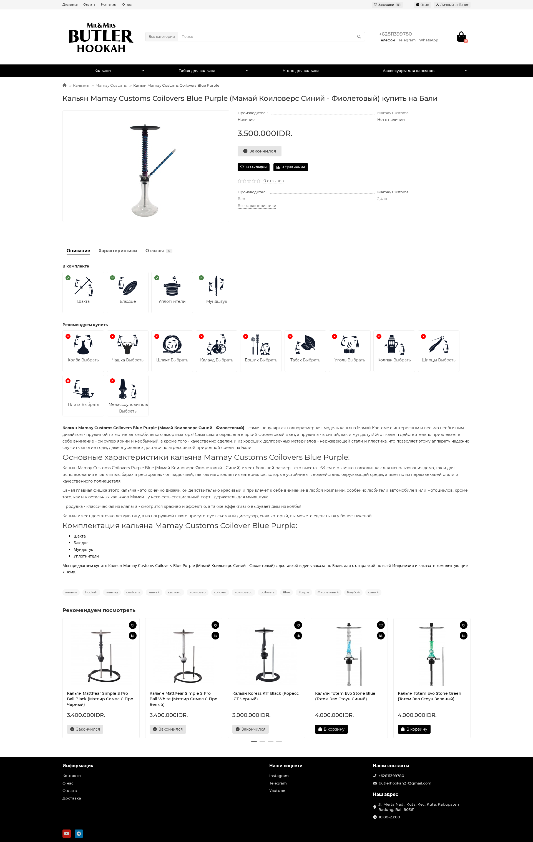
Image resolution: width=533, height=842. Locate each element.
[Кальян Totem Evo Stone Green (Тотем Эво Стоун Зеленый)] (432, 654)
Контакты (109, 4)
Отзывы (157, 250)
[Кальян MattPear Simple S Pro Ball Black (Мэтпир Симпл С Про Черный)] (101, 654)
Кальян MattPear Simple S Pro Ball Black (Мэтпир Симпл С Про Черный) (100, 699)
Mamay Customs (111, 85)
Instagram (279, 775)
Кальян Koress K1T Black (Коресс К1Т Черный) (265, 696)
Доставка (70, 4)
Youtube (277, 790)
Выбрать (90, 360)
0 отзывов (273, 180)
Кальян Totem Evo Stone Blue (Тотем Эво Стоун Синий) (345, 696)
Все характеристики (257, 205)
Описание (78, 250)
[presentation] (63, 677)
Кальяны (102, 70)
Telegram (278, 783)
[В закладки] (133, 625)
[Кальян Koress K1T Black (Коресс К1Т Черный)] (266, 654)
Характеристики (118, 250)
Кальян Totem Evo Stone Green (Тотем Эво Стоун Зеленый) (429, 696)
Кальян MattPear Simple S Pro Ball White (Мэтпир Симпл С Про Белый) (183, 699)
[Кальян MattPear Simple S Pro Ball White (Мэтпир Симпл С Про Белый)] (184, 654)
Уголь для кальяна (301, 70)
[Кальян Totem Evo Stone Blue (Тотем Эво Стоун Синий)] (349, 654)
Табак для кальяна (197, 70)
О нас (127, 4)
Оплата (89, 4)
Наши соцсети (286, 765)
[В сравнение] (133, 635)
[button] (254, 741)
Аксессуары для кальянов (408, 70)
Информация (78, 765)
